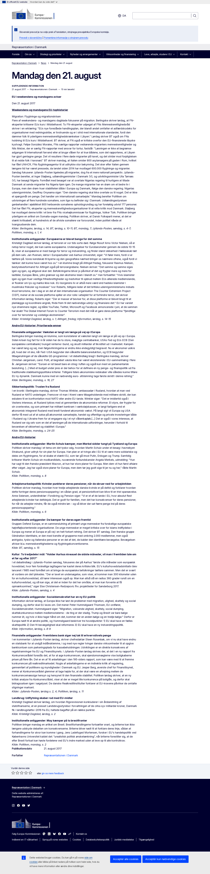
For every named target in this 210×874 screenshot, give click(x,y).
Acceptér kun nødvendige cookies (165, 859)
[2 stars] (15, 773)
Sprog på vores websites (55, 839)
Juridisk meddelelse (124, 839)
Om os (28, 54)
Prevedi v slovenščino (30, 37)
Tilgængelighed (146, 839)
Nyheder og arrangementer (84, 54)
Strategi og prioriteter (51, 54)
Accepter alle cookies (125, 859)
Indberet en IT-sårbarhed (25, 839)
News (43, 63)
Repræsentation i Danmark (24, 63)
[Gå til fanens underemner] (34, 54)
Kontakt (184, 54)
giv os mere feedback (53, 773)
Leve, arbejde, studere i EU (158, 54)
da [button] (124, 15)
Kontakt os (81, 833)
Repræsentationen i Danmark (61, 755)
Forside (16, 54)
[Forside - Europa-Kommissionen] (35, 14)
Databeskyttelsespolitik (97, 839)
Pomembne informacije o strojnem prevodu (66, 37)
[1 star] (13, 773)
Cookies (77, 839)
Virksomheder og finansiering (121, 54)
